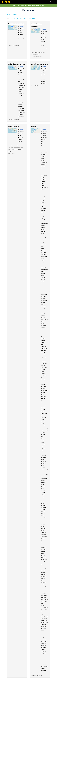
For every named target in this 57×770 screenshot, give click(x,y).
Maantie (16, 18)
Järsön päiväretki (13, 127)
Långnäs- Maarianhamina (39, 64)
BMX (33, 18)
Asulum (33, 127)
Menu (52, 2)
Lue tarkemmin (39, 5)
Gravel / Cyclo (27, 18)
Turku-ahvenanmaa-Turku (16, 64)
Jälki (6, 1)
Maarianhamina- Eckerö (16, 24)
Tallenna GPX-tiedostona (13, 45)
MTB (21, 18)
